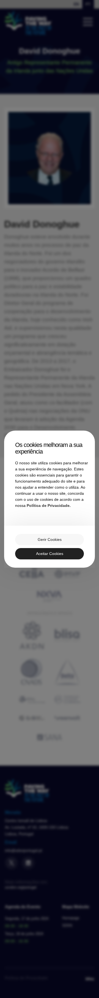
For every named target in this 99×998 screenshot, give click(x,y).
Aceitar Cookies (49, 553)
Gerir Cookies (50, 539)
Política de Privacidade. (49, 505)
